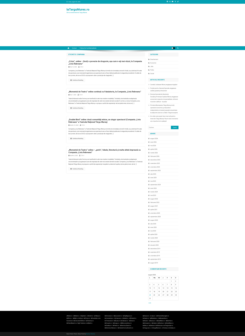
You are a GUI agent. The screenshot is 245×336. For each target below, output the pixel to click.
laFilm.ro (69, 318)
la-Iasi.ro (152, 316)
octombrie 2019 (155, 255)
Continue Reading (77, 80)
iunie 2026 (153, 142)
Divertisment (154, 59)
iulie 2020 (153, 224)
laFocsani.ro (108, 323)
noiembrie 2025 (155, 163)
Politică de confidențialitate (88, 48)
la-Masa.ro (97, 316)
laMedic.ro (76, 316)
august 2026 (154, 138)
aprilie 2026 (153, 149)
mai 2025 (153, 181)
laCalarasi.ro (124, 320)
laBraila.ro (154, 323)
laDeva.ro (132, 320)
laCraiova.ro (118, 318)
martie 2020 (154, 238)
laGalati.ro (125, 318)
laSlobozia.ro (160, 325)
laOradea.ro (108, 325)
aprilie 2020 (153, 234)
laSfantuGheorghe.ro (162, 316)
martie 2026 (154, 153)
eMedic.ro (69, 316)
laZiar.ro (80, 318)
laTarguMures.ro (78, 9)
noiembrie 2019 (155, 252)
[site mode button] (173, 48)
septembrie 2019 (155, 259)
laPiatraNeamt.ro (72, 323)
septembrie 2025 (155, 170)
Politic (152, 70)
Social (152, 73)
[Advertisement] (122, 32)
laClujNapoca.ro (127, 316)
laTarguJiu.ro (147, 328)
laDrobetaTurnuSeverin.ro (125, 328)
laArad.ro (145, 320)
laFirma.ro (87, 318)
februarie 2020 (154, 241)
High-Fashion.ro (82, 323)
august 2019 (154, 263)
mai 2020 (153, 231)
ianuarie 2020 (154, 245)
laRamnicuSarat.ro (125, 325)
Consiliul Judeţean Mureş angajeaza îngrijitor (163, 84)
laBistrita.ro (169, 320)
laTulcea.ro (165, 328)
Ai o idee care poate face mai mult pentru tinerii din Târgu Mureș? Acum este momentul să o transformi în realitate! (164, 118)
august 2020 (154, 220)
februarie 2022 (154, 202)
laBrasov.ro (146, 316)
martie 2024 (154, 192)
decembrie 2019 (155, 248)
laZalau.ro (172, 328)
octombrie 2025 (155, 167)
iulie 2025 (153, 174)
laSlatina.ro (152, 325)
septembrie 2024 (155, 184)
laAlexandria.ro (162, 318)
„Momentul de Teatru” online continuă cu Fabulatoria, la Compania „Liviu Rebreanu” (104, 92)
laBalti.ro (89, 323)
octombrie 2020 (155, 213)
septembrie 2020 (155, 216)
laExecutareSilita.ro (79, 320)
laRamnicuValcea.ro (111, 328)
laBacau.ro (152, 320)
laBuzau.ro (117, 320)
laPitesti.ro (116, 325)
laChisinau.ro (90, 320)
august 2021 (154, 206)
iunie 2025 (153, 177)
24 (150, 295)
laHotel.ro (90, 316)
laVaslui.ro (146, 318)
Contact (74, 48)
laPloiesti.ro (132, 318)
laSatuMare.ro (169, 323)
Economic (153, 63)
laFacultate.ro (95, 318)
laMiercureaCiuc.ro (126, 323)
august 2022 (154, 199)
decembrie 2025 (155, 160)
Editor (81, 67)
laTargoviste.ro (168, 325)
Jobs (151, 66)
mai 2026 (153, 145)
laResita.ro (161, 323)
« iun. (149, 303)
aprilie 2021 (153, 209)
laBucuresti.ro (118, 316)
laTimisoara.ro (109, 320)
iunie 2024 (153, 188)
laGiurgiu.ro (116, 323)
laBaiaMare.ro (160, 320)
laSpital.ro (83, 316)
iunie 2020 (153, 227)
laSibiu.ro (145, 325)
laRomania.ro (109, 316)
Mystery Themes (90, 334)
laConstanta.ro (109, 318)
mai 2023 (153, 195)
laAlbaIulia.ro (154, 318)
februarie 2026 (154, 156)
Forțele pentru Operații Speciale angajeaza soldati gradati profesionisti (163, 89)
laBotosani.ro (147, 323)
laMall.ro (75, 318)
